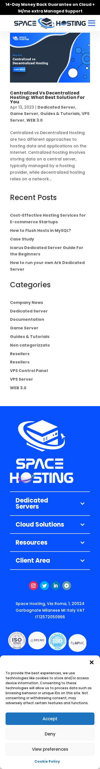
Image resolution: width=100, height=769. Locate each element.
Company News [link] (26, 302)
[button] (91, 662)
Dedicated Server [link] (56, 107)
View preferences (50, 749)
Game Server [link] (24, 113)
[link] (50, 58)
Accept (50, 719)
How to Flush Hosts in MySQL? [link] (40, 230)
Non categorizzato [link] (30, 345)
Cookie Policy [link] (47, 761)
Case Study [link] (22, 239)
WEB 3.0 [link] (34, 120)
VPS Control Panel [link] (29, 370)
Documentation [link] (27, 319)
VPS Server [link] (21, 379)
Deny (50, 734)
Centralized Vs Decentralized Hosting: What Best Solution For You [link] (47, 97)
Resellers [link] (19, 354)
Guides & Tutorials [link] (60, 113)
